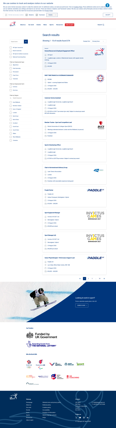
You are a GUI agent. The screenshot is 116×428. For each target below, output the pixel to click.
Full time (15, 86)
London (15, 112)
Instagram (84, 418)
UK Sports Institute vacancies (20, 54)
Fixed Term (16, 75)
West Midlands (16, 137)
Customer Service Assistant (53, 98)
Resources (59, 24)
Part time (15, 90)
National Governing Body (19, 57)
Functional (42, 15)
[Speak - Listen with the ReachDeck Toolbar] (107, 5)
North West (16, 119)
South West (16, 130)
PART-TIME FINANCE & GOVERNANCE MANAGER (59, 75)
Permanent (16, 72)
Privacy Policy (49, 10)
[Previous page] (79, 279)
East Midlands (16, 102)
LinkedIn (88, 418)
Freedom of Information (49, 412)
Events (39, 24)
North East (15, 116)
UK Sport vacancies (18, 47)
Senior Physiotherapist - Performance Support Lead (60, 258)
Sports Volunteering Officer (53, 145)
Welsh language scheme (49, 415)
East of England (17, 109)
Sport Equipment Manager (52, 212)
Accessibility (46, 410)
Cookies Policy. (78, 7)
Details (50, 15)
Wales (14, 133)
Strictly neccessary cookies (16, 15)
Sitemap (28, 399)
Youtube (80, 418)
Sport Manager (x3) (50, 235)
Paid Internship (17, 68)
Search (100, 24)
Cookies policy (47, 407)
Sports (52, 24)
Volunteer (15, 78)
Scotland (15, 123)
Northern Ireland (17, 105)
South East (16, 126)
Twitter (76, 418)
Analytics (31, 15)
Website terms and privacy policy (52, 402)
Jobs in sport (69, 24)
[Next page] (104, 279)
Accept (108, 15)
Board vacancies (17, 50)
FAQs (44, 417)
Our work (31, 24)
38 (99, 278)
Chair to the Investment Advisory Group (56, 167)
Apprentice (15, 65)
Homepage (13, 23)
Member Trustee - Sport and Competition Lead (58, 122)
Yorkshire (15, 140)
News (45, 24)
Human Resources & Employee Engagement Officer (59, 51)
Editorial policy (47, 405)
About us (23, 24)
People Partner (49, 190)
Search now (81, 305)
